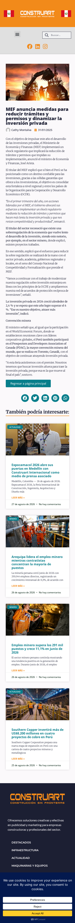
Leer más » (18, 497)
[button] (17, 34)
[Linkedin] (37, 46)
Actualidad (21, 858)
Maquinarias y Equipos (30, 865)
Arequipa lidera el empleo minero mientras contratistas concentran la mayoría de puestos (37, 562)
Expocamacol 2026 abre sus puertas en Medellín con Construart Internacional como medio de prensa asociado (35, 470)
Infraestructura (25, 850)
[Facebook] (29, 46)
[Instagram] (45, 46)
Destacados (21, 842)
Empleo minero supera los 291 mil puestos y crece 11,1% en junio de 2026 (37, 649)
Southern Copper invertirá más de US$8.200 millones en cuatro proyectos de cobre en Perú (37, 733)
